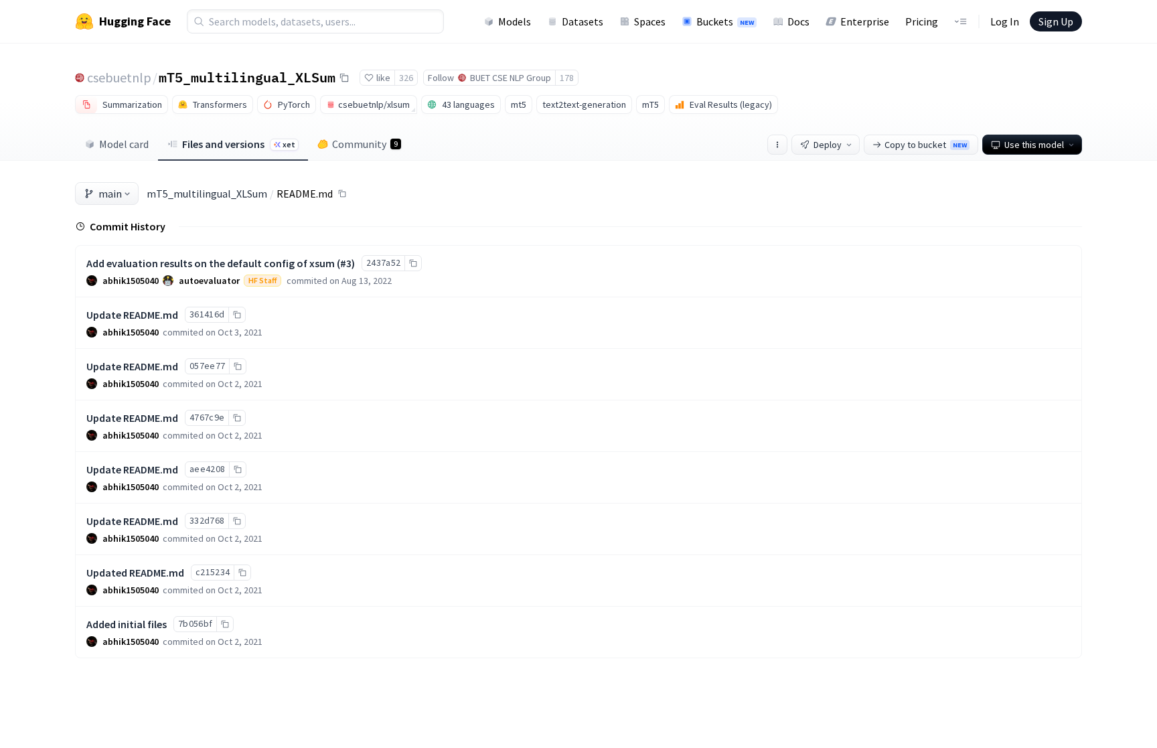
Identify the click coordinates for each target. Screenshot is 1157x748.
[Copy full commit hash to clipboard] (412, 263)
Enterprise (864, 21)
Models (514, 21)
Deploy (828, 145)
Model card (124, 144)
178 (567, 78)
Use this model (1034, 145)
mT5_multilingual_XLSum (247, 77)
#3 (346, 263)
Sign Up (1055, 21)
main (110, 193)
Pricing (921, 21)
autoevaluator (209, 281)
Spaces (650, 21)
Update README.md (132, 314)
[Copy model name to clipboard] (344, 77)
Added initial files (126, 624)
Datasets (582, 21)
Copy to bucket (925, 145)
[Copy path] (342, 194)
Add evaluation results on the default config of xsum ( (213, 263)
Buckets (725, 21)
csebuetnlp (119, 77)
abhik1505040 (130, 281)
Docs (798, 21)
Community (365, 144)
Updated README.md (135, 572)
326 (406, 78)
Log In (1004, 21)
